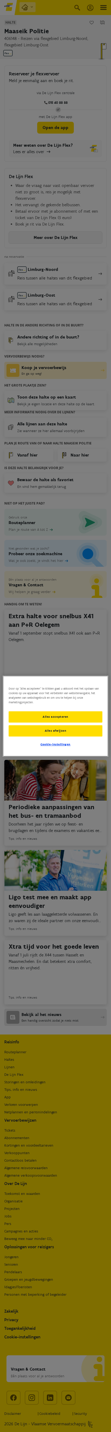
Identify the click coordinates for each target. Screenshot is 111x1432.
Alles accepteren (55, 717)
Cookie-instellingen (55, 744)
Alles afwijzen (56, 730)
